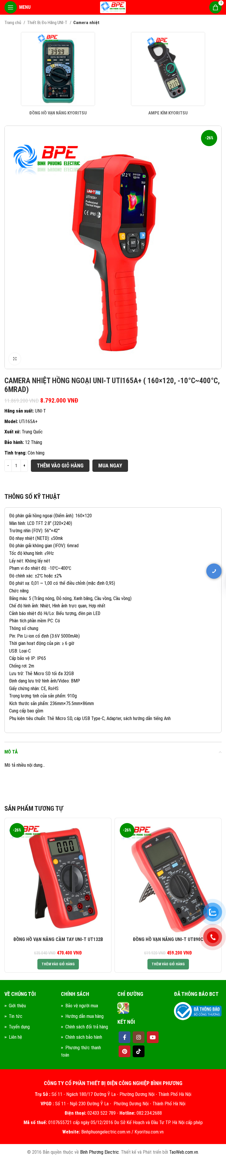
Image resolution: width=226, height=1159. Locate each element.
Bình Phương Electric (99, 1152)
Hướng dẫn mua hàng (84, 1016)
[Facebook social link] (124, 1037)
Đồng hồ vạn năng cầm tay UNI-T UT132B (58, 939)
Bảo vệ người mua (81, 1005)
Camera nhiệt (86, 22)
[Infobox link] (58, 74)
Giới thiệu (17, 1005)
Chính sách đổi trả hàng (86, 1027)
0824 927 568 (187, 596)
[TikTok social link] (138, 1051)
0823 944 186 (187, 614)
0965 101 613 (187, 578)
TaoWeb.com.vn (183, 1152)
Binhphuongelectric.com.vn (105, 1132)
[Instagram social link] (138, 1037)
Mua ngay (110, 465)
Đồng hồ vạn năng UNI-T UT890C (168, 939)
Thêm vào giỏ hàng (60, 465)
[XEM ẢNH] (15, 359)
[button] (58, 964)
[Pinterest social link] (124, 1051)
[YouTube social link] (153, 1037)
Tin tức (15, 1016)
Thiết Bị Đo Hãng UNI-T (47, 22)
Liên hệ (15, 1037)
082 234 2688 (187, 560)
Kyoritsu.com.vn (149, 1132)
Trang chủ (13, 22)
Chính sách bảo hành (83, 1037)
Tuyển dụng (19, 1027)
